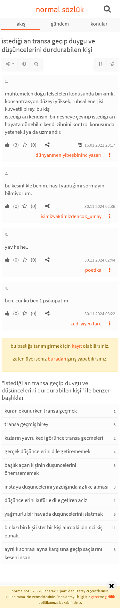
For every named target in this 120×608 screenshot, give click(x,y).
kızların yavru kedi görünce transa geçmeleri (53, 437)
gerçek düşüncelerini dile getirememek (47, 451)
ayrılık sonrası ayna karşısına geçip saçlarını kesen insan (53, 553)
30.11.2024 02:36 (99, 206)
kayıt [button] (77, 346)
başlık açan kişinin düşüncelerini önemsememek (40, 469)
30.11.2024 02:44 (99, 260)
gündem (60, 23)
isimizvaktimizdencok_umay (71, 216)
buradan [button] (57, 358)
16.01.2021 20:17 (99, 145)
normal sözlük (60, 9)
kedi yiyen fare (85, 323)
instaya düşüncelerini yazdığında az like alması (56, 486)
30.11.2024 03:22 (99, 313)
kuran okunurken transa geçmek (40, 410)
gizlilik (110, 596)
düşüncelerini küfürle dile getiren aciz (45, 500)
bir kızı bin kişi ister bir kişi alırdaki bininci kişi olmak (54, 531)
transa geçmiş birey (26, 424)
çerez (95, 596)
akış (21, 23)
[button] (47, 144)
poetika (93, 270)
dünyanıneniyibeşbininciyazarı (68, 155)
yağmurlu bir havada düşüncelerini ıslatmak (53, 513)
